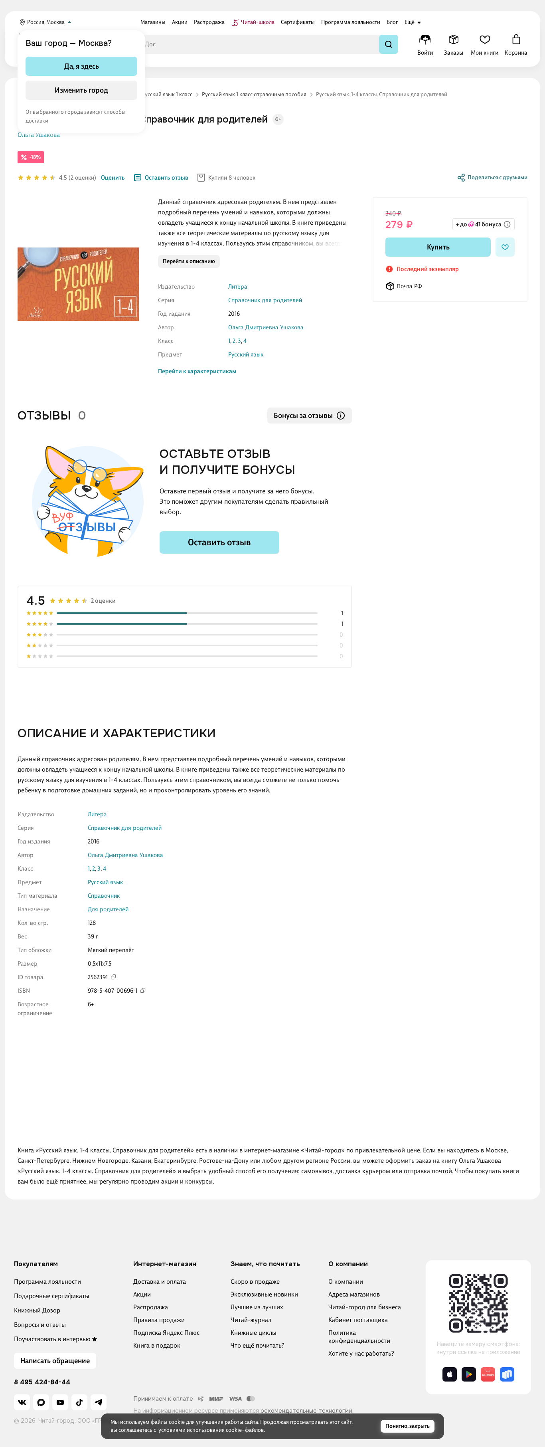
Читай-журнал (251, 1320)
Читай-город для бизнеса (364, 1307)
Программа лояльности (47, 1281)
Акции (142, 1294)
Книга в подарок (156, 1345)
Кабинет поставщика (358, 1320)
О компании (345, 1281)
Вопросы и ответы (40, 1324)
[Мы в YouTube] (60, 1402)
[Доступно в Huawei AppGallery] (488, 1374)
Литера (237, 286)
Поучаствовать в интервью (52, 1339)
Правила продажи (159, 1320)
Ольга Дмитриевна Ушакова (266, 327)
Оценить (113, 177)
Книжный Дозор (37, 1310)
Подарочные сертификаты (51, 1296)
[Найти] (388, 44)
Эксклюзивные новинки (264, 1294)
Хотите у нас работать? (361, 1353)
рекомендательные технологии (306, 1411)
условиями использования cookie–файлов (211, 1430)
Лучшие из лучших (257, 1307)
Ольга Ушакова (39, 135)
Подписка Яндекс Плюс (166, 1332)
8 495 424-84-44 (42, 1382)
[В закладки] (505, 247)
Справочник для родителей (265, 300)
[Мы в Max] (41, 1402)
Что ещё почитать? (257, 1345)
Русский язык (245, 354)
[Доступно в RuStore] (507, 1374)
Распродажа (150, 1307)
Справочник (104, 895)
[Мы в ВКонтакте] (22, 1402)
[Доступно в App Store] (449, 1374)
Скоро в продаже (255, 1281)
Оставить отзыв (166, 177)
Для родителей (108, 909)
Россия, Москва (46, 22)
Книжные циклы (253, 1332)
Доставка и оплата (159, 1281)
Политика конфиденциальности (359, 1336)
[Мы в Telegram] (99, 1402)
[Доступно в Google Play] (469, 1374)
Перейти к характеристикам (197, 371)
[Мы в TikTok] (79, 1402)
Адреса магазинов (354, 1294)
